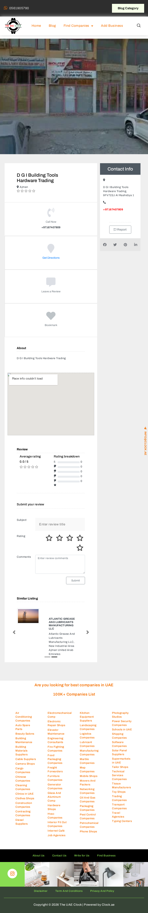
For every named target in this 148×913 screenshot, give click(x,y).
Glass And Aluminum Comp (54, 810)
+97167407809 (113, 209)
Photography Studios (120, 727)
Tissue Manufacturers (121, 798)
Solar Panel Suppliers (119, 765)
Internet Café (56, 843)
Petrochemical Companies (89, 838)
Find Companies (76, 26)
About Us (39, 868)
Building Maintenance (23, 753)
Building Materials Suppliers (21, 763)
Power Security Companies (121, 736)
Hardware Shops (54, 820)
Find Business (106, 868)
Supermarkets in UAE (121, 773)
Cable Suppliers (25, 772)
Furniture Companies (55, 791)
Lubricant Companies (87, 757)
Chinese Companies (22, 791)
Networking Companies (87, 804)
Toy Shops (119, 804)
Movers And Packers (87, 795)
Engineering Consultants (55, 753)
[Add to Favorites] (51, 319)
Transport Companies (119, 819)
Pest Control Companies (88, 829)
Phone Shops (88, 844)
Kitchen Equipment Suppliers (87, 730)
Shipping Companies (119, 748)
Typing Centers (122, 834)
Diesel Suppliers (21, 835)
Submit (75, 580)
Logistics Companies (87, 748)
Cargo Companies (22, 783)
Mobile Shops (88, 789)
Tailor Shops (120, 779)
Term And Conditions (69, 904)
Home (36, 26)
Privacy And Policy (102, 904)
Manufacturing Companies (89, 765)
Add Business (112, 26)
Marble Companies (87, 774)
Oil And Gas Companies (87, 812)
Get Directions (51, 257)
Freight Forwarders (55, 782)
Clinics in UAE (24, 806)
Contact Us (59, 868)
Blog (52, 26)
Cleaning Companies (22, 800)
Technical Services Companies (119, 788)
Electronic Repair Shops (56, 736)
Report (122, 229)
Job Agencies (56, 848)
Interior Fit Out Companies (57, 837)
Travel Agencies (118, 827)
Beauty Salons (24, 746)
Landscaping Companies (88, 740)
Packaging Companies (87, 821)
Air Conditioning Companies (23, 730)
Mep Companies (87, 782)
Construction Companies (23, 818)
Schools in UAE (122, 742)
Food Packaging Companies (55, 772)
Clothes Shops (24, 811)
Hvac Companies (55, 828)
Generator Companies (55, 799)
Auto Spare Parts (22, 740)
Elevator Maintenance (56, 745)
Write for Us (81, 868)
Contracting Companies (23, 826)
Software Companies (119, 757)
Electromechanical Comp (60, 728)
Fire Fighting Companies (56, 761)
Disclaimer (41, 904)
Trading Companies (119, 811)
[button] (139, 26)
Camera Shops (25, 776)
